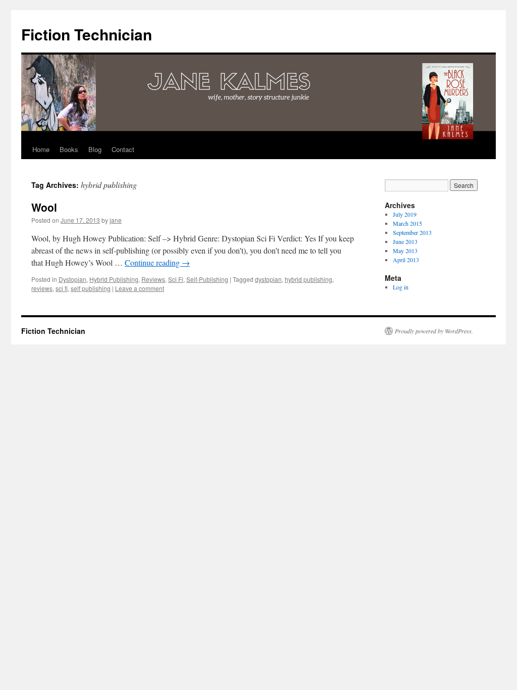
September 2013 (412, 232)
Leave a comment (139, 288)
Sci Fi (175, 279)
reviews (42, 288)
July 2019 (405, 214)
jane (116, 220)
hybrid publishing (308, 279)
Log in (400, 287)
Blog (94, 149)
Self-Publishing (207, 279)
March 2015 (407, 223)
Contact (123, 149)
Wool (44, 207)
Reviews (153, 279)
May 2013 (405, 251)
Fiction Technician (86, 34)
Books (69, 149)
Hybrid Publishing (113, 279)
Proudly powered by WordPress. (434, 331)
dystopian (268, 279)
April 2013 (406, 260)
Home (40, 149)
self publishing (91, 288)
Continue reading (157, 262)
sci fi (62, 288)
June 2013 (405, 241)
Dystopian (72, 279)
